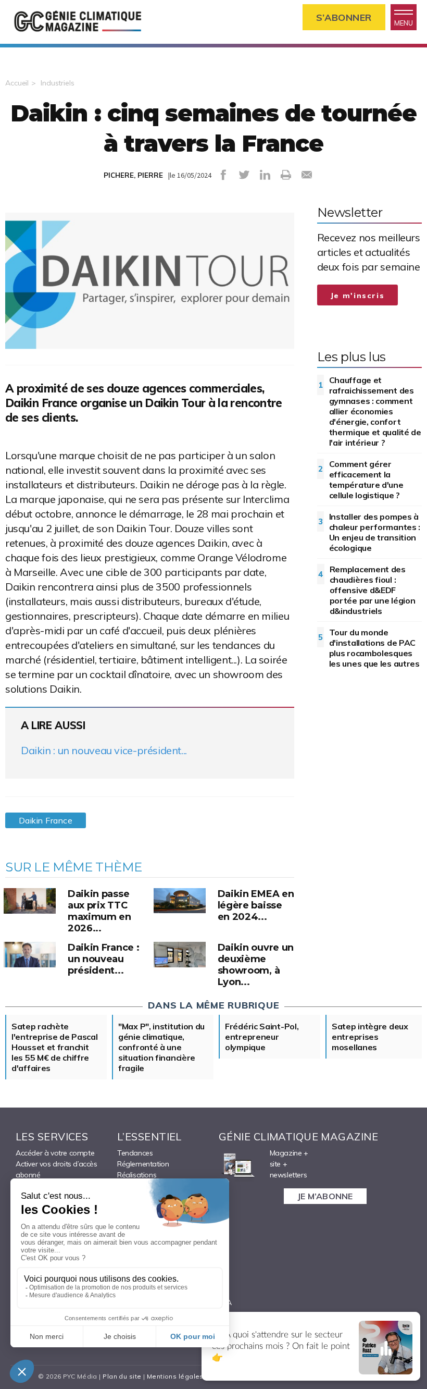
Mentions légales (175, 1376)
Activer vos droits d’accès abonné (56, 1169)
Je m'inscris (358, 295)
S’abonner (344, 17)
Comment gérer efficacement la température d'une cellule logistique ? (366, 479)
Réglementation (143, 1164)
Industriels (57, 83)
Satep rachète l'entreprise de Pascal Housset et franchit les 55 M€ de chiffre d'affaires (54, 1047)
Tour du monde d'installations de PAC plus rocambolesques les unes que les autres (374, 648)
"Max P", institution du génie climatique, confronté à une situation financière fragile (161, 1047)
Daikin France (45, 820)
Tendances (135, 1153)
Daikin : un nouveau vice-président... (104, 750)
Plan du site (122, 1376)
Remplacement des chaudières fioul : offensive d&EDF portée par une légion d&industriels (373, 590)
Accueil (17, 83)
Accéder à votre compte (55, 1153)
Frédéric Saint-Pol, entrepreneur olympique (261, 1036)
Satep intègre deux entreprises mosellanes (370, 1036)
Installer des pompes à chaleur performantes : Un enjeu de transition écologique (374, 532)
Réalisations (136, 1174)
